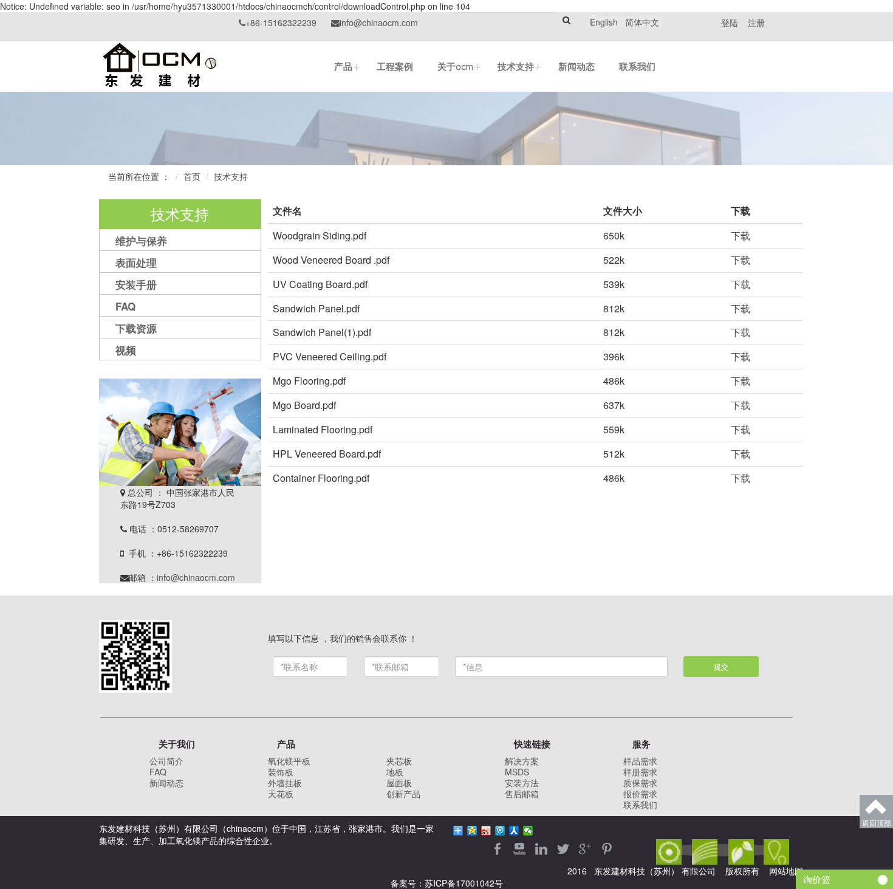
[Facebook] (499, 847)
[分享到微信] (528, 831)
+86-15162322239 (277, 22)
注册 (756, 22)
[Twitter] (564, 847)
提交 (721, 666)
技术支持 (516, 66)
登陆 (731, 22)
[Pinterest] (607, 847)
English (604, 22)
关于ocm (455, 66)
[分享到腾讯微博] (500, 831)
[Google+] (586, 847)
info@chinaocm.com (374, 22)
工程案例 (395, 66)
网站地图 (786, 871)
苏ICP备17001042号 (464, 883)
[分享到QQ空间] (472, 831)
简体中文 (642, 22)
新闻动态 (576, 66)
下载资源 (136, 328)
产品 (343, 66)
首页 (191, 176)
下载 (740, 235)
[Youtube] (521, 847)
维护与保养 (141, 240)
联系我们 (637, 66)
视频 (125, 350)
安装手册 (136, 284)
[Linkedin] (542, 847)
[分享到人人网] (514, 831)
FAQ (125, 306)
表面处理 (136, 262)
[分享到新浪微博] (486, 831)
